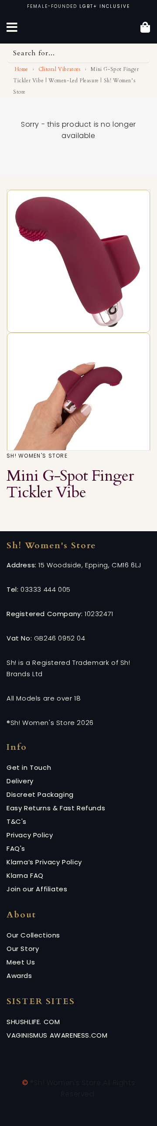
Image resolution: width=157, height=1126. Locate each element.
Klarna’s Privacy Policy (44, 861)
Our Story (23, 948)
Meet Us (21, 962)
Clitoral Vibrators (59, 69)
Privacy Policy (30, 834)
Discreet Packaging (40, 794)
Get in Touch (29, 767)
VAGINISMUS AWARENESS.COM (57, 1035)
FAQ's (16, 848)
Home (20, 69)
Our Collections (33, 935)
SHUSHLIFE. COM (33, 1021)
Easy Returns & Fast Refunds (56, 807)
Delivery (20, 781)
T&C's (17, 821)
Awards (19, 975)
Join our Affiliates (37, 888)
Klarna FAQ (25, 875)
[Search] (140, 53)
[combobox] (78, 53)
